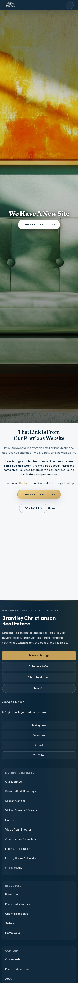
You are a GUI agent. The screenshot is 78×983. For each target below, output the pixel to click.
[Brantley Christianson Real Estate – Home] (10, 5)
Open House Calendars (20, 839)
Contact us (26, 483)
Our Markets (13, 868)
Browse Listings (39, 655)
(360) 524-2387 (13, 702)
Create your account (39, 224)
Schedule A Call (39, 666)
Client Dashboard (38, 677)
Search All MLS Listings (20, 791)
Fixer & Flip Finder (17, 849)
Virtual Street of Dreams (21, 810)
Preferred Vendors (17, 904)
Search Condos (15, 801)
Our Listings (13, 782)
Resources (12, 894)
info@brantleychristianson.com (24, 712)
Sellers (9, 923)
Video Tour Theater (18, 829)
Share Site (39, 688)
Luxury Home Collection (21, 858)
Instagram (39, 725)
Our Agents (13, 959)
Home (51, 508)
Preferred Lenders (17, 969)
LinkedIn (38, 745)
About (9, 978)
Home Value (13, 933)
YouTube (38, 755)
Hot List (10, 820)
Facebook (39, 735)
